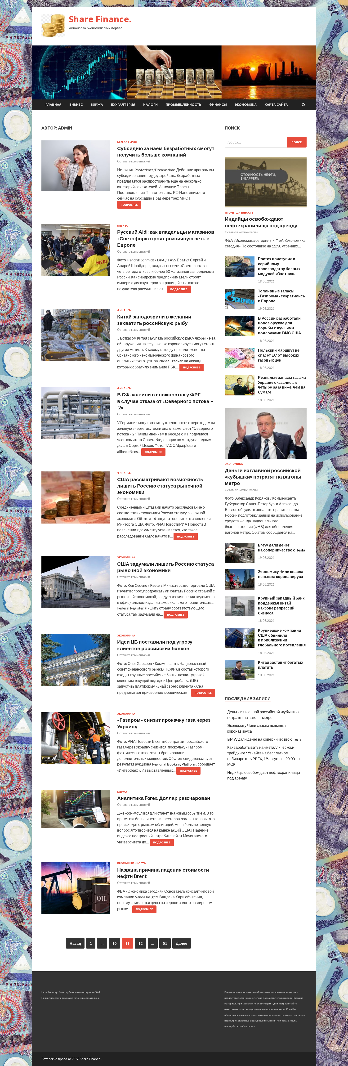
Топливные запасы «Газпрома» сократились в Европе (281, 296)
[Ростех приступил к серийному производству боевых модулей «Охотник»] (239, 275)
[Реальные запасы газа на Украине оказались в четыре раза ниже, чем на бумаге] (239, 394)
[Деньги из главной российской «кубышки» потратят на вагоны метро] (266, 459)
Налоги (150, 105)
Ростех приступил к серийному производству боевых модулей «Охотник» (279, 266)
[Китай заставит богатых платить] (239, 678)
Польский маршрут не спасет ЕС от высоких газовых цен (278, 355)
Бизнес (76, 105)
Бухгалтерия (123, 105)
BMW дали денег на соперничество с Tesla (281, 547)
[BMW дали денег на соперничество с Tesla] (239, 561)
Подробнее (129, 204)
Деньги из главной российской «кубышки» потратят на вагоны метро (263, 476)
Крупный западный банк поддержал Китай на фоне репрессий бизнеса (281, 605)
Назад (75, 943)
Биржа (97, 105)
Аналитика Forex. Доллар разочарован (163, 798)
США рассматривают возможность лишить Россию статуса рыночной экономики (160, 485)
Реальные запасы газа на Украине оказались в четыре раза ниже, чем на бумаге (282, 384)
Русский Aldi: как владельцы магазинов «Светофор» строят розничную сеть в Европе (165, 238)
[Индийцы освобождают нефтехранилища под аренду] (266, 208)
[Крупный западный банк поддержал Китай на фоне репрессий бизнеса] (239, 614)
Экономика (246, 105)
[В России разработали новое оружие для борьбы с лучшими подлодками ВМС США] (239, 334)
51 (165, 943)
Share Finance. (100, 19)
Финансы (218, 105)
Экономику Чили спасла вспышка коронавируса (280, 574)
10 (114, 943)
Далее (181, 943)
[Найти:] (266, 142)
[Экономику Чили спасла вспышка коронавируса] (239, 588)
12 (140, 943)
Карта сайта (276, 105)
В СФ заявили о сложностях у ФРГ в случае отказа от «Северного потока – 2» (165, 400)
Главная (53, 105)
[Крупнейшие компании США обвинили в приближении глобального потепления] (239, 647)
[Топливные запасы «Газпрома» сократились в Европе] (239, 307)
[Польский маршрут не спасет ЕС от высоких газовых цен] (239, 366)
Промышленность (183, 105)
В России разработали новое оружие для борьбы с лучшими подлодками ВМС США (279, 325)
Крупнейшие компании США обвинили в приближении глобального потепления (282, 637)
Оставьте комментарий (133, 161)
